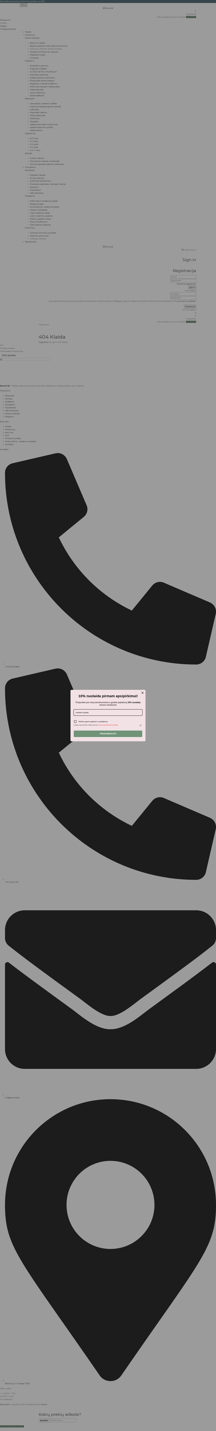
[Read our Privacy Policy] (140, 725)
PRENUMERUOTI (108, 734)
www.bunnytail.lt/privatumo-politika (108, 725)
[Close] (143, 693)
